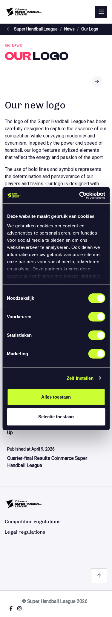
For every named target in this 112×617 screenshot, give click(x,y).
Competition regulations (33, 521)
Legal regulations (25, 532)
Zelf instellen (80, 378)
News (69, 29)
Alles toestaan (56, 396)
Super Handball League (36, 29)
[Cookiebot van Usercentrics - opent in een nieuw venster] (79, 195)
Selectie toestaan (56, 416)
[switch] (96, 316)
